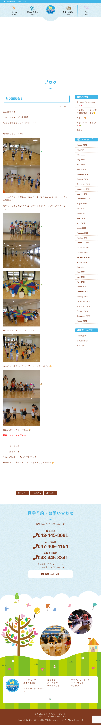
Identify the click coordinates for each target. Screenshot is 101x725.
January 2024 (82, 296)
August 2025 (82, 204)
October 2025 (82, 194)
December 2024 (83, 243)
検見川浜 (80, 345)
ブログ (27, 686)
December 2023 (83, 301)
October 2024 (82, 252)
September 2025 (83, 199)
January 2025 (82, 238)
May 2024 (81, 277)
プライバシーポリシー (81, 680)
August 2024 (82, 262)
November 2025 (83, 189)
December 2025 (83, 184)
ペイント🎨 (81, 118)
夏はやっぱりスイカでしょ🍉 (87, 124)
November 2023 (83, 306)
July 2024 (80, 267)
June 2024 (81, 272)
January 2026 (82, 179)
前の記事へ (22, 493)
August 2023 (82, 321)
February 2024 (82, 292)
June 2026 (81, 155)
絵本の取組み (30, 683)
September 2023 (83, 316)
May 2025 (81, 218)
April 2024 (81, 282)
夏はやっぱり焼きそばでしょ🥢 (87, 103)
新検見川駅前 (82, 340)
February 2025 (82, 233)
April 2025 (81, 223)
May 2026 (81, 160)
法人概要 (75, 686)
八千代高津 (81, 336)
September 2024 (83, 257)
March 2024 (81, 287)
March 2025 (81, 228)
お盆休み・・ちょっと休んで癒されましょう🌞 (87, 111)
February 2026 (82, 174)
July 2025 (80, 208)
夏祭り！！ (81, 130)
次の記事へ (50, 493)
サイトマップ (77, 683)
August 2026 (82, 145)
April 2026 (81, 164)
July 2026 (80, 150)
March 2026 (81, 169)
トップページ (30, 680)
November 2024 (83, 248)
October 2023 (82, 311)
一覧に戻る (36, 493)
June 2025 (81, 213)
